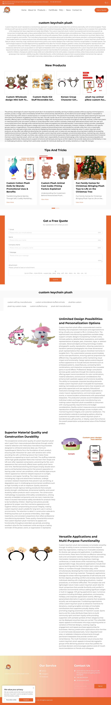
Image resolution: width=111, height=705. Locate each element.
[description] (8, 667)
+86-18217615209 (56, 2)
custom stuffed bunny (38, 306)
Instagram (44, 674)
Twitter (43, 671)
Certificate (53, 10)
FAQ (61, 10)
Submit (55, 279)
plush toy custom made (17, 306)
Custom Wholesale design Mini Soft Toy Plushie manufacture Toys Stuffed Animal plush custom (16, 98)
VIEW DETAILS (16, 82)
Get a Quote (101, 10)
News (68, 10)
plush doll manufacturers (61, 306)
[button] (53, 208)
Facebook (44, 677)
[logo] (10, 10)
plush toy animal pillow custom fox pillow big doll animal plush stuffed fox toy (94, 98)
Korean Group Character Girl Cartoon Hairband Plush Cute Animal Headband (68, 98)
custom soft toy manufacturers (20, 302)
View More (10, 202)
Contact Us (77, 10)
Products (41, 10)
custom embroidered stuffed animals (50, 302)
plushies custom (75, 302)
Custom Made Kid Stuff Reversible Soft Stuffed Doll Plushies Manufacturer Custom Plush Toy (42, 98)
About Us (32, 10)
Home (23, 10)
